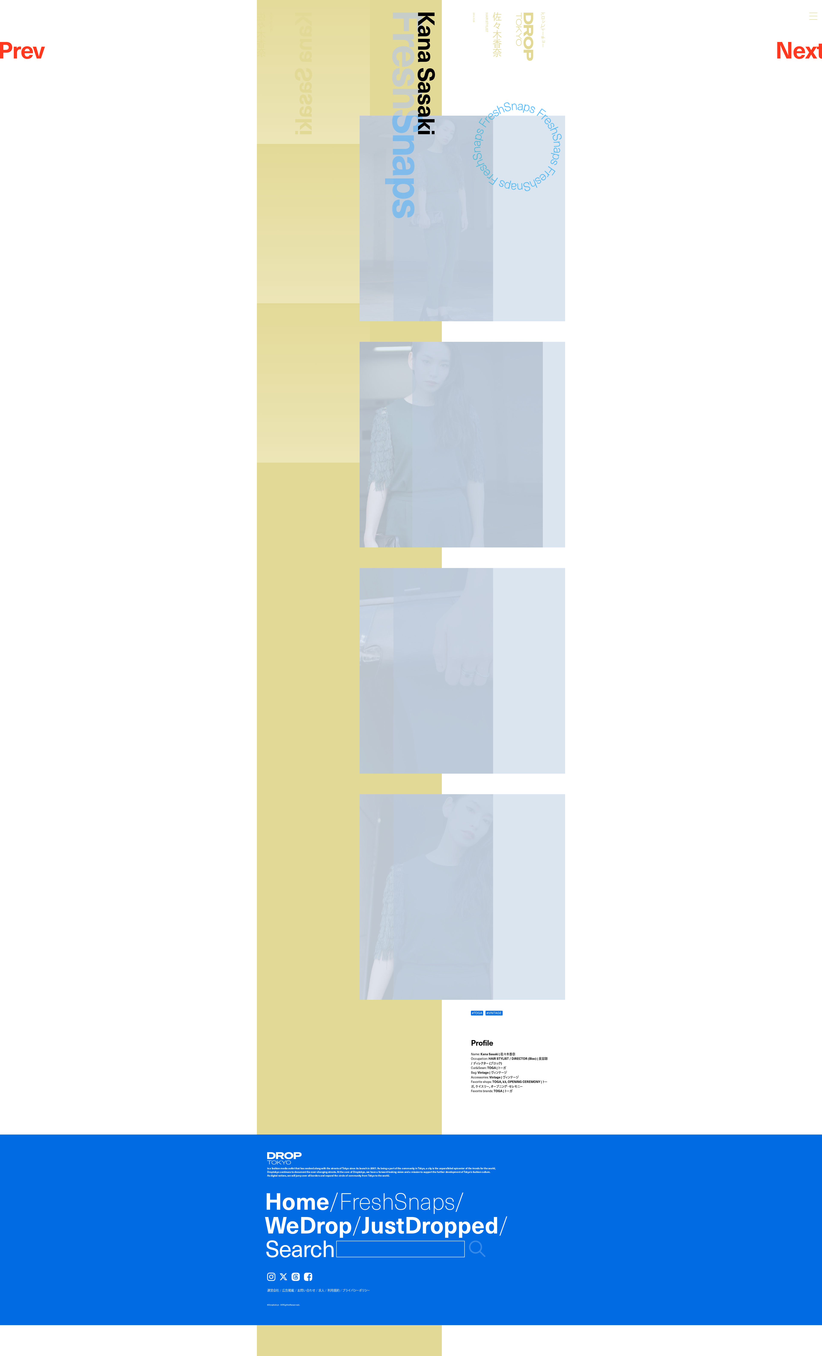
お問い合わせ (306, 1290)
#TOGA (477, 1013)
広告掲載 (288, 1290)
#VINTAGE (494, 1013)
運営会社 (273, 1290)
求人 (321, 1290)
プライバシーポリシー (356, 1290)
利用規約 (334, 1290)
